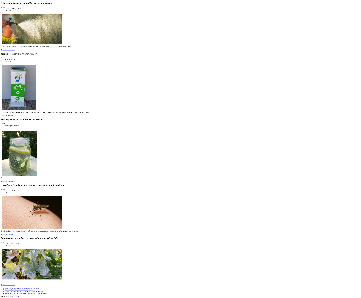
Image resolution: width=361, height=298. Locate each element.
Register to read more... (8, 50)
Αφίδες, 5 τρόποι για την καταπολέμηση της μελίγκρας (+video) (24, 291)
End (18, 296)
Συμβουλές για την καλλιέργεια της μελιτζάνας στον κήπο (22, 288)
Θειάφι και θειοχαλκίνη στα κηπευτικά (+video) (19, 290)
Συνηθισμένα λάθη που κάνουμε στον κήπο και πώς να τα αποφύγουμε (26, 293)
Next (15, 296)
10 (13, 296)
